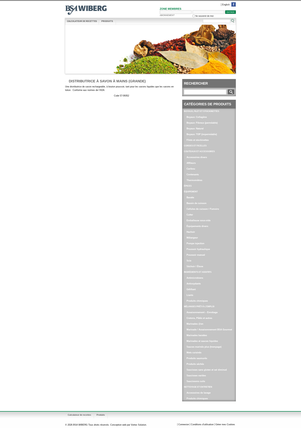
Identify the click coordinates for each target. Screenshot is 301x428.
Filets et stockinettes (198, 140)
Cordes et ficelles (195, 145)
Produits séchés (195, 364)
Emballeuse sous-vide (198, 220)
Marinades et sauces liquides (202, 341)
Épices (188, 186)
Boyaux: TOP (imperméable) (202, 134)
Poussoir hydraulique (198, 249)
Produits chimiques (197, 301)
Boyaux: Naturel (195, 128)
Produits (107, 21)
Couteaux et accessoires (199, 151)
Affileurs (191, 163)
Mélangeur (192, 237)
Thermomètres (194, 180)
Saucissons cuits (196, 381)
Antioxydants (194, 283)
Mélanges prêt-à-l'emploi (199, 306)
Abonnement (167, 15)
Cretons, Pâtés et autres (199, 318)
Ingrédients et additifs (197, 272)
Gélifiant (191, 289)
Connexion (183, 424)
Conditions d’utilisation (202, 424)
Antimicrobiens (195, 278)
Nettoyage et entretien (198, 387)
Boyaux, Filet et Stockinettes (201, 111)
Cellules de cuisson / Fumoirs (203, 209)
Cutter (190, 214)
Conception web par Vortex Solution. (128, 424)
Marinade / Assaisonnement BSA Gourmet (209, 329)
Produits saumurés (197, 358)
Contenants (193, 174)
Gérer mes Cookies (225, 424)
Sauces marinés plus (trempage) (204, 346)
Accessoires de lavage (199, 392)
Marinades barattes (197, 335)
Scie (189, 260)
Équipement (191, 191)
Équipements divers (197, 226)
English (226, 4)
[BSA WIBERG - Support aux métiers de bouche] (86, 10)
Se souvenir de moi (204, 16)
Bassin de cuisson (196, 203)
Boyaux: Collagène (197, 117)
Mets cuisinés (194, 352)
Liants (190, 295)
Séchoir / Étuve (195, 266)
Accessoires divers (197, 157)
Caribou (191, 168)
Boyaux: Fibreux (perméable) (202, 122)
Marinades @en (195, 324)
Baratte (190, 197)
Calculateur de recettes (82, 21)
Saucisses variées (196, 375)
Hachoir (191, 232)
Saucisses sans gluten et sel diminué (207, 369)
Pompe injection (195, 243)
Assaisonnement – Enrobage (202, 312)
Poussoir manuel (196, 255)
